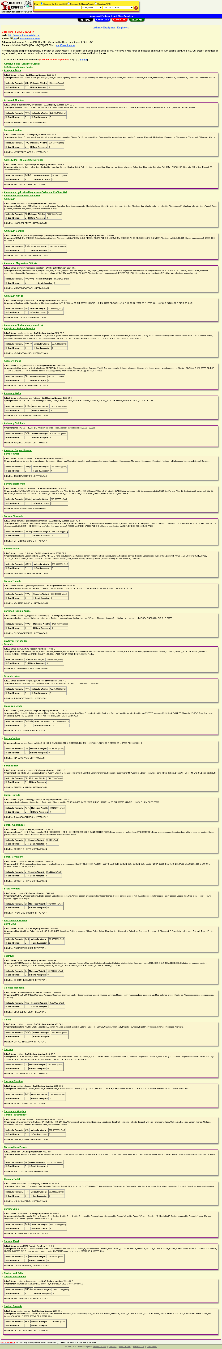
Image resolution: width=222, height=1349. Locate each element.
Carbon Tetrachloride (15, 1114)
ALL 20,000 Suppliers (123, 16)
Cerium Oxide (11, 1209)
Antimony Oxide (12, 393)
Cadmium (9, 956)
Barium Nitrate (11, 548)
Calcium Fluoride (13, 1081)
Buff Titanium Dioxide (15, 920)
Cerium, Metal (11, 1241)
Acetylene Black (12, 70)
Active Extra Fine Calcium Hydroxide (23, 160)
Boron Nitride (11, 765)
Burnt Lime (10, 924)
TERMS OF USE (99, 1347)
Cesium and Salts (13, 1273)
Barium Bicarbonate (14, 483)
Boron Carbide (12, 738)
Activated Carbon (13, 130)
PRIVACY (113, 1347)
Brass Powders (12, 888)
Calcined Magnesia (14, 987)
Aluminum (9, 199)
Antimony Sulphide (14, 423)
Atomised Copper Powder (18, 450)
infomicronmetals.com (26, 38)
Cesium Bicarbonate (15, 1276)
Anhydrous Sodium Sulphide (19, 328)
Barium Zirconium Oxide (17, 611)
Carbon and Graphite (15, 1111)
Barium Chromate (13, 516)
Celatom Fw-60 (12, 1179)
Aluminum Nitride (13, 296)
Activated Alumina (14, 100)
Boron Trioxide (12, 795)
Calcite (7, 1019)
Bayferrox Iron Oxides (15, 641)
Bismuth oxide (12, 676)
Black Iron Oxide (13, 706)
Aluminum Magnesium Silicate (20, 263)
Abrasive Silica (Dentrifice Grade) (22, 63)
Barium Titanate (12, 581)
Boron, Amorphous (14, 825)
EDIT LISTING (125, 1347)
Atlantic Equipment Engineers (111, 27)
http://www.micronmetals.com (24, 35)
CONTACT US (138, 1347)
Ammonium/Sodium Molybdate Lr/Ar (24, 325)
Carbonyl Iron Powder (16, 1147)
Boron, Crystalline (13, 856)
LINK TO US (152, 1347)
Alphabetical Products (99, 16)
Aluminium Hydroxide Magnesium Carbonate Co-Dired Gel (35, 192)
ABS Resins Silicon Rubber (18, 67)
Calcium (8, 1049)
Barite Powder (11, 453)
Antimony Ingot (12, 361)
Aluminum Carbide (14, 231)
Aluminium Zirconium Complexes (22, 195)
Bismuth (8, 644)
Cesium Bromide (13, 1306)
